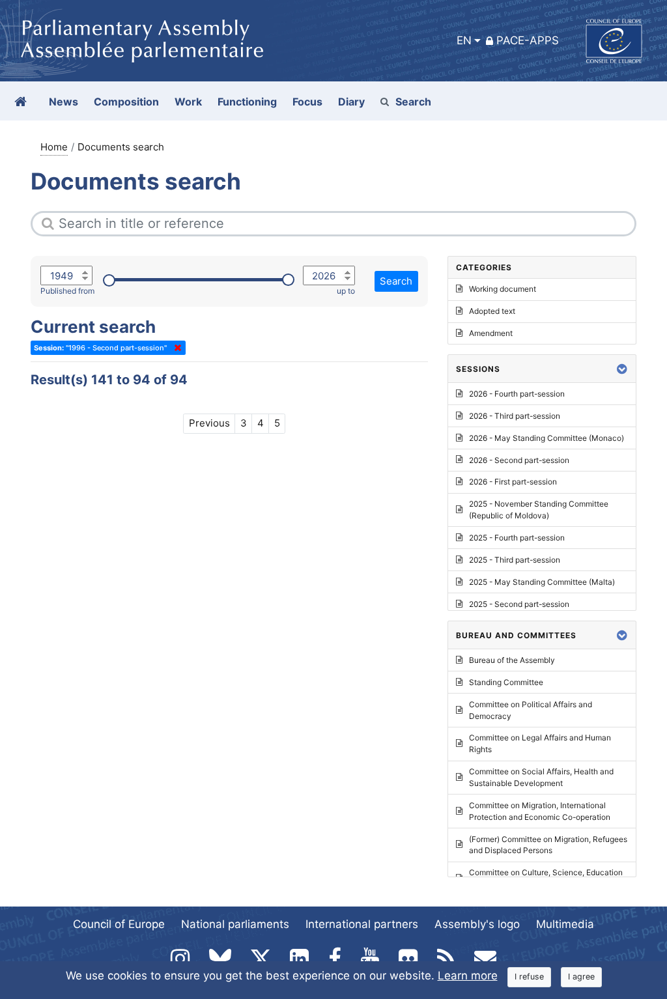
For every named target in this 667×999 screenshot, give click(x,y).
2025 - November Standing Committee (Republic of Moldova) (538, 509)
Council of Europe (119, 924)
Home (54, 147)
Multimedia (565, 924)
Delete (175, 347)
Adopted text (492, 311)
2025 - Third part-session (514, 560)
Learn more (468, 975)
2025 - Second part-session (519, 604)
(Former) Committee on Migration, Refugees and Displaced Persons (548, 845)
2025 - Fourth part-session (517, 537)
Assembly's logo (477, 924)
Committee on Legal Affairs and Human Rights (540, 743)
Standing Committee (506, 682)
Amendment (491, 333)
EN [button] (464, 40)
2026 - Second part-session (519, 460)
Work (188, 101)
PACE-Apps (527, 40)
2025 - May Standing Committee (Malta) (542, 582)
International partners (361, 924)
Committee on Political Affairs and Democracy (530, 710)
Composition (126, 101)
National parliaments (235, 924)
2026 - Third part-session (514, 416)
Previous (209, 423)
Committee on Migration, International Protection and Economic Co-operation (539, 811)
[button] (622, 369)
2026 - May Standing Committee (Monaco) (546, 438)
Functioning (247, 101)
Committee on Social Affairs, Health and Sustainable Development (541, 777)
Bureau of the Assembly (512, 660)
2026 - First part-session (513, 481)
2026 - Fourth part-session (517, 394)
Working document (502, 289)
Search (413, 101)
